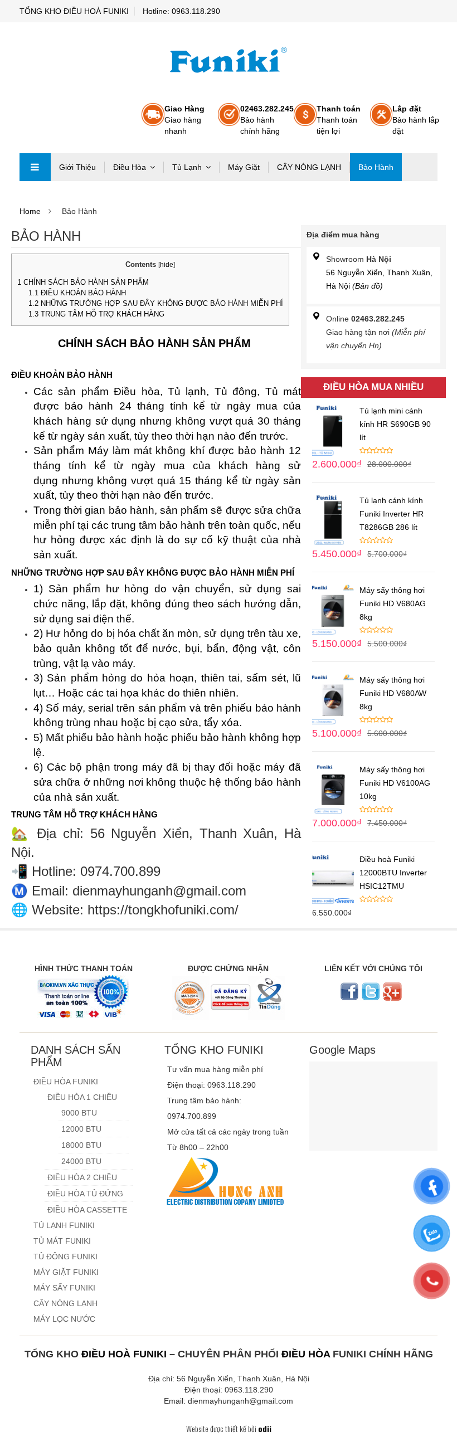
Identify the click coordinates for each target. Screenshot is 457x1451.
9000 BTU (79, 1112)
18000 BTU (81, 1145)
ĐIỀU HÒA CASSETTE (87, 1209)
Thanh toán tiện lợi (339, 119)
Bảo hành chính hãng (267, 119)
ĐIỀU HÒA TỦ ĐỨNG (85, 1193)
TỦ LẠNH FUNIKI (64, 1225)
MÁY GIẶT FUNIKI (66, 1272)
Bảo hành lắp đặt (415, 119)
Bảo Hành (375, 167)
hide (166, 265)
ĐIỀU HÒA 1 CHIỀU (82, 1097)
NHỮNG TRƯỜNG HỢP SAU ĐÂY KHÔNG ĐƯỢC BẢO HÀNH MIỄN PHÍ (155, 303)
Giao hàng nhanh (184, 119)
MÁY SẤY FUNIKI (64, 1287)
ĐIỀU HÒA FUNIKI (65, 1081)
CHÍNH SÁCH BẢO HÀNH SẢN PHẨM (84, 282)
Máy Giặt (244, 167)
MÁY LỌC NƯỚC (64, 1318)
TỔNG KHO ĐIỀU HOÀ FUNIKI (74, 11)
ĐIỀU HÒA (305, 1354)
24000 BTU (81, 1161)
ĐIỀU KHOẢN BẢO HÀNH (77, 293)
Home (30, 211)
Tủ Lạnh (187, 167)
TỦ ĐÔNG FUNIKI (65, 1256)
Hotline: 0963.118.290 (181, 11)
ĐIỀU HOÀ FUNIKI (124, 1354)
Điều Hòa (129, 167)
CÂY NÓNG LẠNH (309, 167)
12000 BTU (81, 1128)
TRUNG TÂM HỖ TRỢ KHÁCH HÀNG (96, 314)
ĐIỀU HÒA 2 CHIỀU (82, 1177)
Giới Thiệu (77, 167)
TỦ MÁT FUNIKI (62, 1240)
